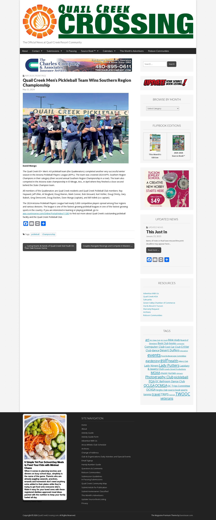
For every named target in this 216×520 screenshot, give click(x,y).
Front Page (40, 76)
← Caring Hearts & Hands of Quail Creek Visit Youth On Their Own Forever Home (49, 247)
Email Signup (87, 460)
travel (156, 394)
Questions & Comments (92, 468)
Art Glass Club (155, 340)
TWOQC (182, 394)
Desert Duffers (170, 350)
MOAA (155, 373)
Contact (36, 51)
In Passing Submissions (92, 479)
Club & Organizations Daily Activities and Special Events (106, 456)
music (164, 373)
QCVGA (151, 390)
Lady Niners (151, 365)
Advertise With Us (151, 293)
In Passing (71, 51)
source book (174, 389)
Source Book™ (88, 51)
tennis (147, 394)
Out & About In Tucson (153, 306)
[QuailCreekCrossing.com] (108, 19)
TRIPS (165, 394)
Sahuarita (147, 299)
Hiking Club (183, 361)
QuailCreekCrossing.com (48, 515)
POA (152, 381)
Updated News (156, 227)
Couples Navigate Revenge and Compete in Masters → (108, 246)
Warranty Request (151, 309)
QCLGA (149, 385)
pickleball (35, 234)
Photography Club (159, 377)
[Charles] (78, 65)
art (147, 340)
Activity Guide (88, 432)
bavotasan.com (186, 515)
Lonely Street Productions (175, 369)
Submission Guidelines (92, 476)
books (172, 343)
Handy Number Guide (91, 464)
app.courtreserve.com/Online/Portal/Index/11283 (46, 213)
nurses (172, 373)
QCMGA (161, 385)
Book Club (163, 343)
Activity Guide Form (90, 436)
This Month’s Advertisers (132, 51)
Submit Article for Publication (94, 487)
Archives (147, 312)
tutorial (172, 395)
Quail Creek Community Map (94, 483)
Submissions (53, 51)
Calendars (108, 51)
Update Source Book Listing (94, 499)
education (184, 351)
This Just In (156, 231)
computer (180, 344)
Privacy (85, 503)
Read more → (153, 250)
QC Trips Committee (179, 385)
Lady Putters (169, 365)
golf (164, 360)
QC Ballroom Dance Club (170, 381)
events (154, 355)
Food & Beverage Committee (173, 356)
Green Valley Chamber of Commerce (159, 303)
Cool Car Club (173, 346)
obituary (179, 373)
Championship (48, 234)
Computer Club (155, 346)
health (173, 360)
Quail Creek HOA (150, 296)
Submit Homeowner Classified (95, 491)
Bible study (174, 340)
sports (184, 389)
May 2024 (29, 76)
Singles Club (162, 389)
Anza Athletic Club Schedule (94, 444)
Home (84, 425)
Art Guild (164, 340)
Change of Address (90, 452)
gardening (152, 361)
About (25, 51)
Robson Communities (158, 51)
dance (155, 350)
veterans (166, 398)
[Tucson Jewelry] (166, 188)
